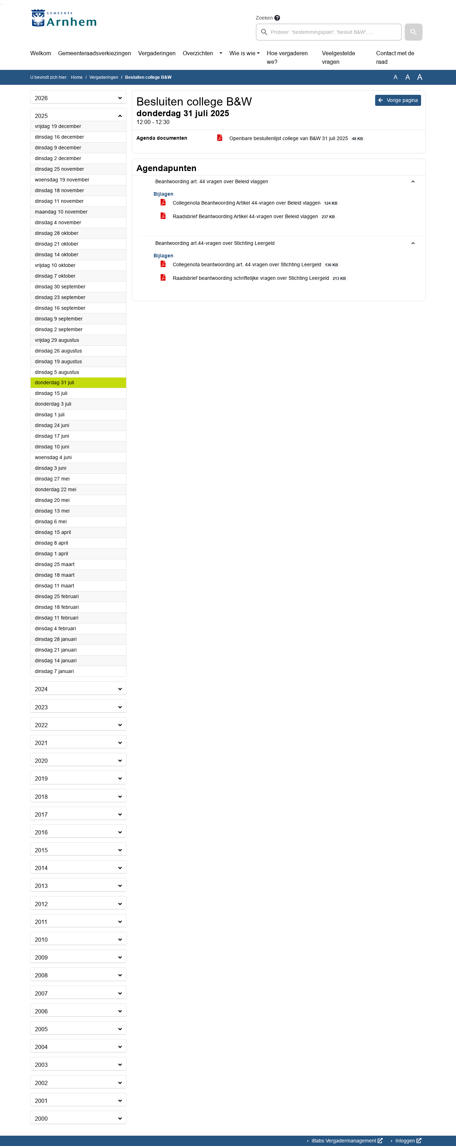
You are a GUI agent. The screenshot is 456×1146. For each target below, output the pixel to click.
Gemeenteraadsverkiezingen (94, 53)
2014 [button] (41, 868)
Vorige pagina (401, 100)
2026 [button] (41, 98)
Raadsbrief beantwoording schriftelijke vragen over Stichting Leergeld (258, 278)
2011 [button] (41, 922)
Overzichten (198, 53)
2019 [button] (41, 779)
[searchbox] (329, 32)
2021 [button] (41, 743)
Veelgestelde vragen (338, 57)
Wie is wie (242, 53)
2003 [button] (41, 1065)
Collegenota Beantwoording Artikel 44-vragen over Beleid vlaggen (254, 203)
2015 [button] (41, 850)
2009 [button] (41, 958)
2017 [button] (41, 815)
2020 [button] (41, 761)
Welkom (40, 53)
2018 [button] (41, 797)
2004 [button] (41, 1047)
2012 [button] (41, 904)
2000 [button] (41, 1119)
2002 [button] (41, 1083)
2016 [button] (41, 832)
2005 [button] (41, 1029)
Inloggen (405, 1141)
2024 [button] (41, 689)
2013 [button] (41, 886)
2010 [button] (41, 940)
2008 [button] (41, 975)
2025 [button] (41, 116)
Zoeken (264, 18)
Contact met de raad (395, 57)
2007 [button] (41, 994)
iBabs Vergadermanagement (344, 1141)
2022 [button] (41, 725)
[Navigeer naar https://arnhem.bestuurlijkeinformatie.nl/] (65, 27)
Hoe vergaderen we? (287, 57)
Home (77, 77)
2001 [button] (41, 1101)
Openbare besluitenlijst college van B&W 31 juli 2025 (295, 138)
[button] (414, 32)
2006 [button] (41, 1011)
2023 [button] (41, 707)
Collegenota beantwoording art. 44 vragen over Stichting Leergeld (254, 264)
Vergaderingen (157, 53)
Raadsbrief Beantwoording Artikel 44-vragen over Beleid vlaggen (253, 216)
